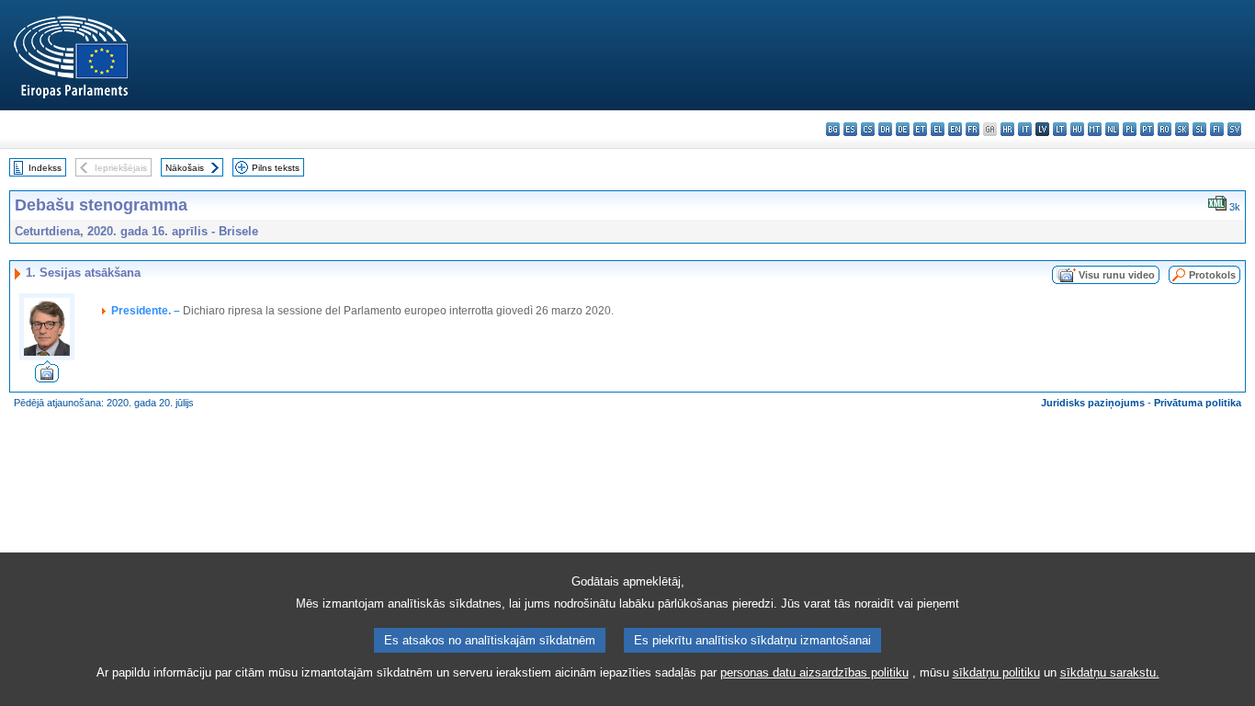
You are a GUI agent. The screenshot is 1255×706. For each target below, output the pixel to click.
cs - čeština (868, 129)
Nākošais (184, 168)
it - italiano (1025, 129)
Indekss (45, 168)
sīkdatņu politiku (996, 672)
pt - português (1147, 129)
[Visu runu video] (47, 377)
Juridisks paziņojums (1093, 402)
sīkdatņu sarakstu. (1109, 672)
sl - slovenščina (1199, 129)
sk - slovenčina (1182, 129)
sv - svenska (1234, 129)
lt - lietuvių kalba (1060, 129)
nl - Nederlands (1112, 129)
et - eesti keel (920, 129)
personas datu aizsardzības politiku (814, 672)
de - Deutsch (903, 129)
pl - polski (1129, 129)
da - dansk (885, 129)
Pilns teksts (276, 168)
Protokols (1212, 274)
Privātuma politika (1197, 402)
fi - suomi (1217, 129)
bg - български (833, 129)
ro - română (1164, 129)
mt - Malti (1095, 129)
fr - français (972, 129)
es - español (850, 129)
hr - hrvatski (1007, 129)
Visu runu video (1117, 274)
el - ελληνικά (937, 129)
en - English (955, 129)
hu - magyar (1077, 129)
